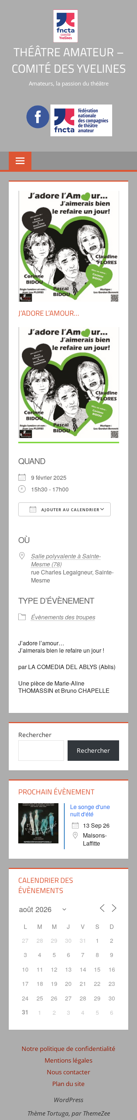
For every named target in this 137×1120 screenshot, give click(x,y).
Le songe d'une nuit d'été (90, 810)
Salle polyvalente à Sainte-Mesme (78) (66, 560)
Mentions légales (68, 1060)
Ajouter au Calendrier (69, 509)
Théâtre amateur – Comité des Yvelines (69, 60)
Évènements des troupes (63, 617)
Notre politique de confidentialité (68, 1048)
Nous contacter (68, 1072)
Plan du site (68, 1083)
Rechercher (35, 734)
